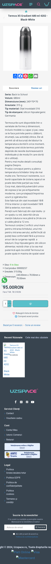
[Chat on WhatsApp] (4, 280)
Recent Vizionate (13, 337)
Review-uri (36, 88)
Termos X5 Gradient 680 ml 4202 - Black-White (16, 349)
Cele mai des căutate (36, 337)
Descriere (14, 88)
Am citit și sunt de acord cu (27, 535)
